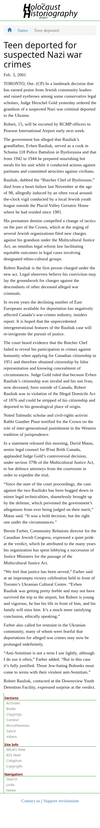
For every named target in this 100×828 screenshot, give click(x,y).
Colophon (14, 760)
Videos (11, 736)
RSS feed (13, 755)
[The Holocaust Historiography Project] (50, 10)
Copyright (14, 766)
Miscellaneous (18, 725)
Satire (23, 30)
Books (11, 708)
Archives (13, 703)
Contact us (30, 800)
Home (11, 790)
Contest (12, 720)
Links (10, 784)
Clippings (14, 714)
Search (11, 779)
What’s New (15, 749)
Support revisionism (61, 800)
